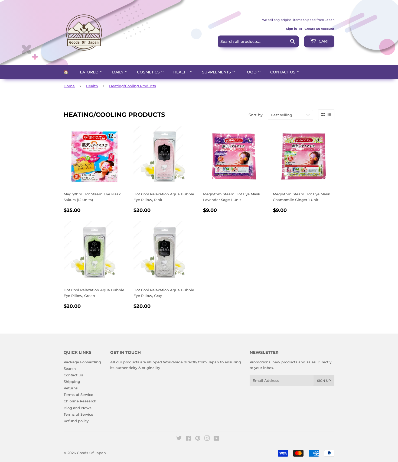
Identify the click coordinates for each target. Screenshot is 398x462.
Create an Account (319, 29)
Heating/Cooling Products (132, 86)
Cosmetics (149, 72)
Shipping (72, 381)
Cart (323, 41)
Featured (88, 72)
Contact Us (283, 72)
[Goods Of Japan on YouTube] (216, 439)
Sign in (291, 29)
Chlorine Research (80, 401)
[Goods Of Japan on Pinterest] (198, 439)
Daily (118, 72)
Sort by (256, 114)
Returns (71, 388)
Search (70, 368)
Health (181, 72)
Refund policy (76, 421)
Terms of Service (78, 394)
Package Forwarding (82, 362)
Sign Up (324, 381)
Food (251, 72)
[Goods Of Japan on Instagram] (207, 439)
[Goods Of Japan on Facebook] (188, 439)
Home (69, 86)
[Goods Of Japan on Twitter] (179, 439)
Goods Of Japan (91, 453)
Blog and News (78, 408)
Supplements (217, 72)
